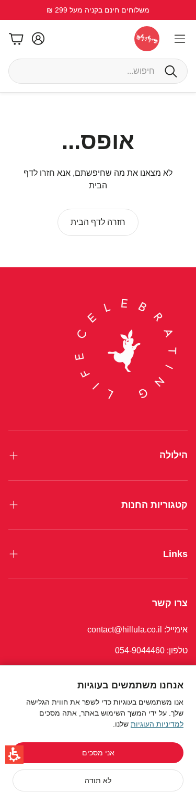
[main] (98, 180)
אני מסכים (98, 753)
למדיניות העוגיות (157, 724)
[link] (98, 222)
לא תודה (98, 780)
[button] (14, 754)
